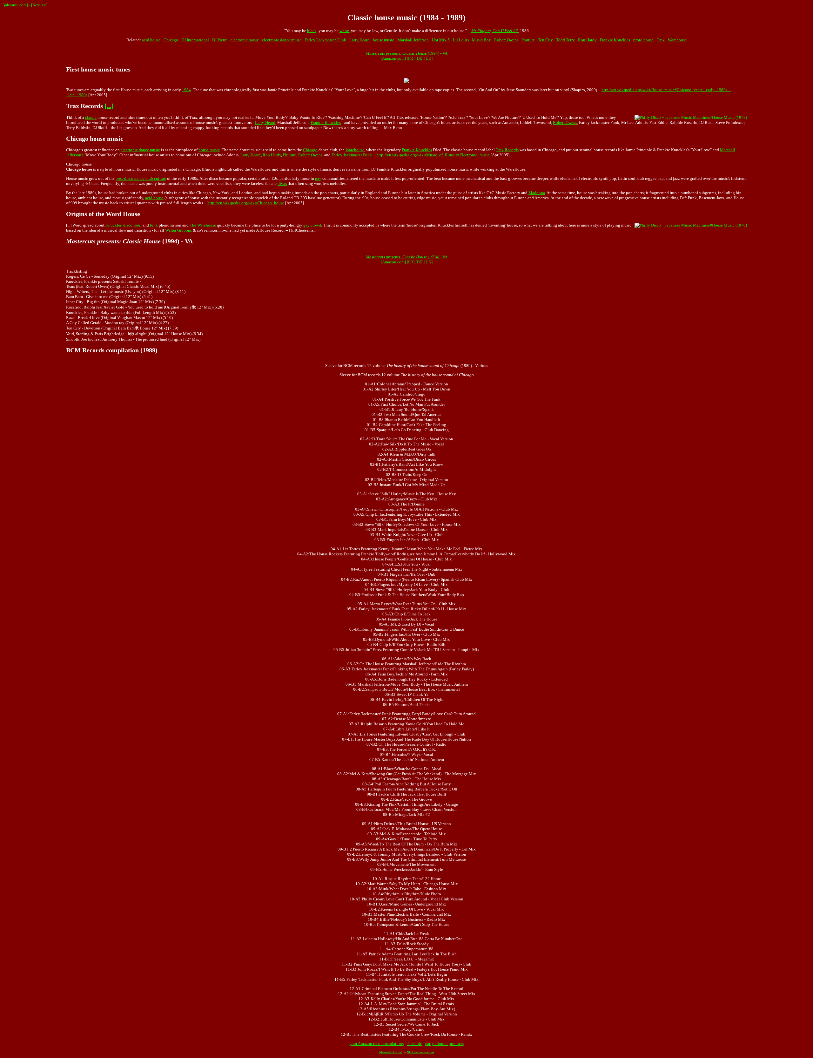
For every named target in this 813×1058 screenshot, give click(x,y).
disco (127, 225)
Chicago (171, 39)
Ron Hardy (587, 39)
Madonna (536, 192)
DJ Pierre (219, 39)
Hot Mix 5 (441, 39)
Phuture (528, 39)
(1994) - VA (406, 53)
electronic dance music (281, 39)
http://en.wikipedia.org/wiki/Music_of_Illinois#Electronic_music (433, 155)
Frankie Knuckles (615, 39)
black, (312, 30)
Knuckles (113, 225)
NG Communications (420, 1052)
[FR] (410, 58)
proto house (643, 39)
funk (154, 225)
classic (91, 117)
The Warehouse (203, 225)
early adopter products (444, 1043)
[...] (109, 106)
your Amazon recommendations (376, 1043)
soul (138, 225)
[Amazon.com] (393, 58)
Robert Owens (506, 39)
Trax (661, 39)
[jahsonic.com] (15, 5)
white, (344, 30)
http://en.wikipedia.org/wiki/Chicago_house (245, 202)
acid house (151, 39)
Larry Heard (359, 39)
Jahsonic (414, 1043)
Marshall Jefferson (413, 39)
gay (318, 178)
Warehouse (677, 39)
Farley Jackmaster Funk (352, 155)
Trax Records (507, 149)
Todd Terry (565, 39)
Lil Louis (461, 39)
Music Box (481, 39)
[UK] (428, 58)
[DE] (419, 58)
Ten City (545, 39)
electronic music (245, 39)
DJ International (195, 39)
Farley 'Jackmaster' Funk (325, 39)
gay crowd (312, 225)
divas (282, 183)
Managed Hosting (390, 1052)
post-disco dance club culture (141, 178)
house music (383, 39)
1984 (186, 89)
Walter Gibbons (178, 230)
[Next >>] (39, 5)
